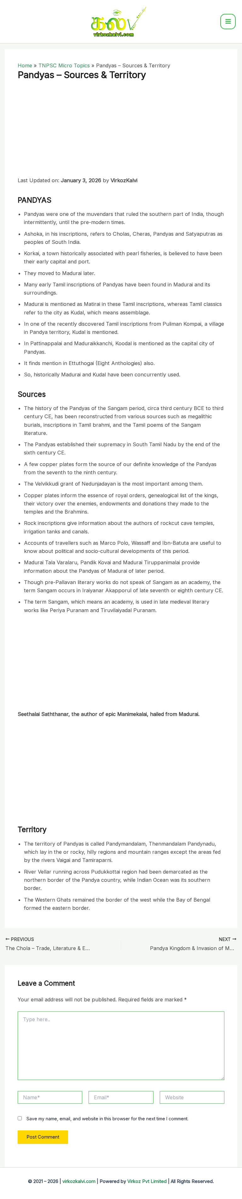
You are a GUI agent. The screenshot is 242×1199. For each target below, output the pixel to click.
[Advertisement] (121, 130)
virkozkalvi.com (78, 1181)
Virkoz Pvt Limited (147, 1181)
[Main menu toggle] (228, 21)
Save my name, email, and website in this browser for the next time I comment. (107, 1118)
